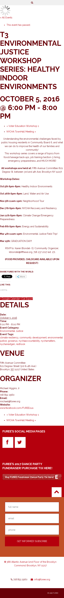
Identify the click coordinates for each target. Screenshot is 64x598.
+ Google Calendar (10, 298)
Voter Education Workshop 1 (23, 126)
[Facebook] (7, 442)
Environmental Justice (11, 331)
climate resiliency (9, 337)
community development (33, 337)
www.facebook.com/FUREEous (16, 408)
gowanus (13, 341)
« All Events (6, 17)
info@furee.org (42, 579)
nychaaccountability (29, 341)
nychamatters (48, 341)
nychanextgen (7, 344)
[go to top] (57, 492)
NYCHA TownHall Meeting (21, 131)
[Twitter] (20, 442)
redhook (20, 344)
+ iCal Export (26, 298)
